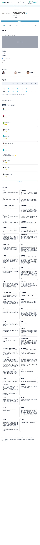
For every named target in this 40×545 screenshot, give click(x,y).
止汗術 (22, 419)
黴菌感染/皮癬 (5, 338)
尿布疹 (4, 234)
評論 (23, 25)
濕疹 (22, 308)
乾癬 (22, 267)
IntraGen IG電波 (24, 348)
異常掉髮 (4, 321)
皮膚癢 (22, 198)
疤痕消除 (23, 328)
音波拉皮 (4, 407)
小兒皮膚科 (23, 292)
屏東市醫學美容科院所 (30, 439)
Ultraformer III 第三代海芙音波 (9, 370)
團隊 (10, 25)
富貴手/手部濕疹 (6, 215)
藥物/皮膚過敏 (24, 234)
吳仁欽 (7, 72)
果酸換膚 (23, 255)
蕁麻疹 (22, 299)
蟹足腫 (4, 267)
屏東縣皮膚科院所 (17, 437)
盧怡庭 (19, 72)
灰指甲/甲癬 (23, 190)
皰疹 (3, 308)
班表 (17, 25)
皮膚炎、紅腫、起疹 (7, 292)
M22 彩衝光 (23, 358)
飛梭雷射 (4, 397)
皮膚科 (6, 437)
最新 (8, 105)
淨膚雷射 (23, 384)
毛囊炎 (4, 190)
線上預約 (19, 21)
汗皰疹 (22, 215)
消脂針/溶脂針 (5, 384)
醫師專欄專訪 (20, 2)
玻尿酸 (22, 378)
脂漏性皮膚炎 (24, 227)
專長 (29, 25)
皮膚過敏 (4, 299)
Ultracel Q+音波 (6, 358)
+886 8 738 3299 (5, 34)
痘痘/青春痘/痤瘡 (24, 338)
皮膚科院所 (11, 437)
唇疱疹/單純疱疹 (6, 244)
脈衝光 (22, 407)
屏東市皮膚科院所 (24, 437)
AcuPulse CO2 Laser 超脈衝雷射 (9, 348)
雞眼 (22, 321)
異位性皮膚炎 (24, 205)
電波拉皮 (23, 397)
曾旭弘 (31, 72)
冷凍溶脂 (4, 419)
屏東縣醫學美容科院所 (21, 439)
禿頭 (22, 244)
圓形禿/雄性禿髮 (6, 221)
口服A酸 (4, 255)
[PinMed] (6, 2)
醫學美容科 (7, 439)
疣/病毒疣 (5, 198)
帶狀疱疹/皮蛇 (5, 227)
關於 (36, 25)
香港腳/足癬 (23, 221)
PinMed (3, 437)
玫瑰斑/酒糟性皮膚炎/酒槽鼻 (8, 205)
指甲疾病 (4, 328)
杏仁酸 (4, 281)
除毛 (22, 370)
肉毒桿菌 (4, 378)
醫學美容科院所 (13, 439)
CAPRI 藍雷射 (23, 281)
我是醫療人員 (35, 2)
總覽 (4, 25)
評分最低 (12, 105)
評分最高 (4, 105)
